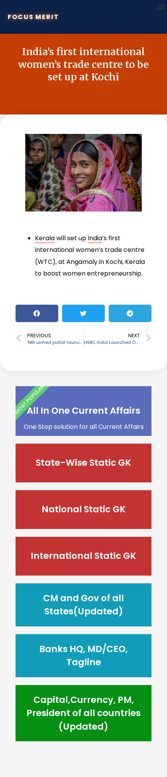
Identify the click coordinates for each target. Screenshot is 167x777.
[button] (160, 6)
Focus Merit (33, 16)
